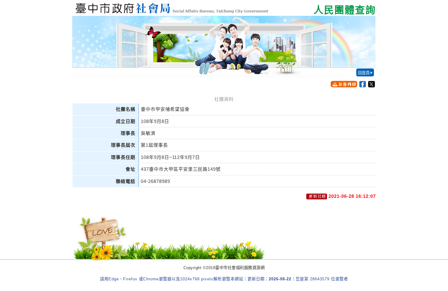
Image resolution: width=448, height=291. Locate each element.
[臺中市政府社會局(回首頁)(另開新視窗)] (224, 8)
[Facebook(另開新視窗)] (362, 84)
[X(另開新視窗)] (371, 84)
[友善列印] (344, 84)
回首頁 (364, 73)
